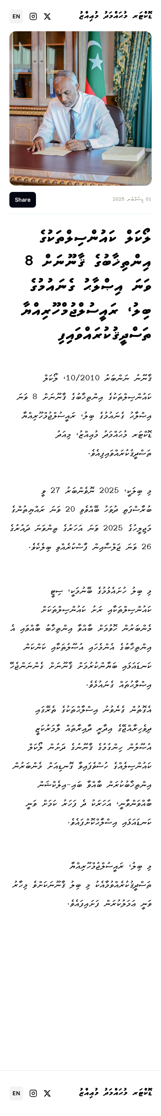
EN (16, 16)
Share (22, 199)
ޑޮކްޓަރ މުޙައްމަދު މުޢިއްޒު (115, 16)
